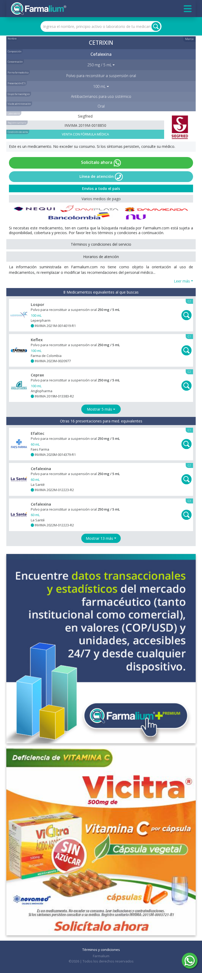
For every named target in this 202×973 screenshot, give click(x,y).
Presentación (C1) (17, 83)
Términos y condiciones (101, 949)
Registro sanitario (17, 122)
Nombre (12, 38)
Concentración (15, 61)
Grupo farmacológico (19, 94)
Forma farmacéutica (18, 72)
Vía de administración (19, 103)
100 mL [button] (99, 86)
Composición (14, 51)
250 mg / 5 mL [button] (99, 64)
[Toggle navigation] (188, 8)
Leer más (182, 281)
